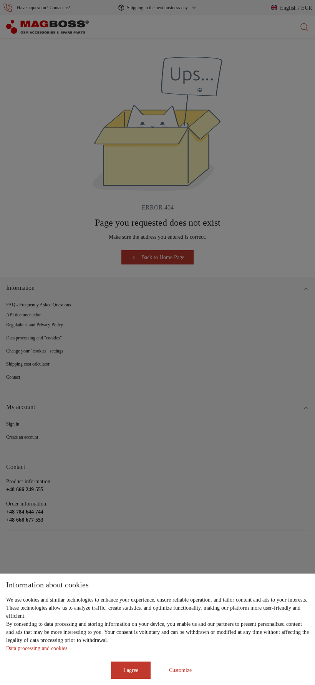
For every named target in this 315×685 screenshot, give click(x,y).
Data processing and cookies (36, 648)
